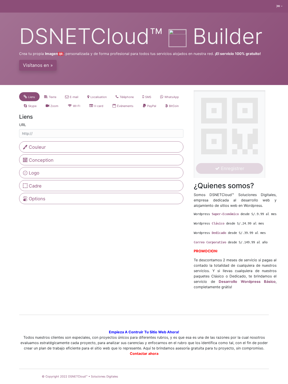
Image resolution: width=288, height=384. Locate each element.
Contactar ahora (144, 353)
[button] (279, 6)
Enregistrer (232, 168)
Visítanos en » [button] (38, 65)
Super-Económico (225, 214)
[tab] (29, 96)
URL (22, 124)
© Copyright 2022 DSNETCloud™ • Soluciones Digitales (80, 376)
